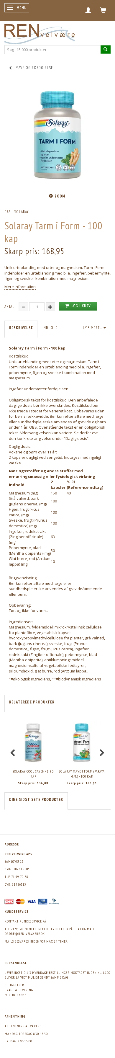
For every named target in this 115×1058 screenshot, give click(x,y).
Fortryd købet (16, 994)
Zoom (60, 196)
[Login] (88, 10)
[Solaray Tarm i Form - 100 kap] (57, 135)
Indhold (50, 327)
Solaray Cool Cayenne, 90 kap (33, 773)
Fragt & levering (19, 990)
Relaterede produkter (32, 702)
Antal (10, 306)
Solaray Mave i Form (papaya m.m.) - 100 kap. (82, 773)
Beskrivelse (21, 327)
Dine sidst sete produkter (36, 799)
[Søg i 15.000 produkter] (106, 49)
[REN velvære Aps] (39, 33)
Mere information (20, 286)
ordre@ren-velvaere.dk (25, 933)
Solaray (21, 211)
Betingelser (14, 985)
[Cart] (103, 10)
